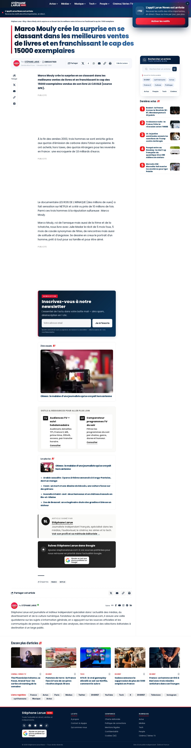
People (155, 91)
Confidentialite (48, 332)
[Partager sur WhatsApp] (94, 63)
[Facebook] (116, 606)
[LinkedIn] (131, 606)
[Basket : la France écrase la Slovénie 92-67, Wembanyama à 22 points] (175, 110)
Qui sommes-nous (79, 727)
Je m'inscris (102, 323)
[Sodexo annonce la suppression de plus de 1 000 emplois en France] (130, 659)
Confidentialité (111, 731)
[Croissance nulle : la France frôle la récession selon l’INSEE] (175, 124)
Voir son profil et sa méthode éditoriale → (76, 533)
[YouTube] (119, 606)
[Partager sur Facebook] (88, 63)
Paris (56, 695)
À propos (75, 719)
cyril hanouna (159, 80)
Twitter (81, 695)
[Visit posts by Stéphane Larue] (16, 63)
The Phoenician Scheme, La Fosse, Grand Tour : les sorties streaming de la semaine (25, 682)
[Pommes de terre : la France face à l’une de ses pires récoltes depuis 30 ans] (61, 659)
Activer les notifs (160, 21)
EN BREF (147, 80)
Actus (171, 80)
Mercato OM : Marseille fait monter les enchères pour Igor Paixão (157, 168)
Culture (158, 85)
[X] (24, 725)
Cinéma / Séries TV (18, 674)
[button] (105, 63)
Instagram (171, 695)
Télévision (156, 695)
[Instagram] (123, 606)
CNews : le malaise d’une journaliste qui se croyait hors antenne (76, 396)
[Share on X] (83, 63)
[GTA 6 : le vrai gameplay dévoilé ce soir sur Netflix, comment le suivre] (95, 659)
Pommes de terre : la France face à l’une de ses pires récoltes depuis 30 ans (61, 680)
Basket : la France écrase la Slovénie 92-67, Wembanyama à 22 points (156, 111)
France (54, 582)
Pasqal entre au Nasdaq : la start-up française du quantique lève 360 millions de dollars (156, 152)
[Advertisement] (77, 115)
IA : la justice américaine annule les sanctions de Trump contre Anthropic (157, 137)
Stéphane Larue (32, 62)
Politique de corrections (115, 723)
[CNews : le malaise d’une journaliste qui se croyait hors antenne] (77, 371)
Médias (68, 695)
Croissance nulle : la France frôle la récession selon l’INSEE (157, 124)
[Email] (99, 63)
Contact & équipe (79, 723)
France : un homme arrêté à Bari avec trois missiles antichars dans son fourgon (164, 680)
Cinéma (173, 91)
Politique (169, 85)
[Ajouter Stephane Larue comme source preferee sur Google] (76, 560)
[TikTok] (46, 725)
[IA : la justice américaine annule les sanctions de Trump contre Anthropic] (175, 136)
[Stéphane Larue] (18, 4)
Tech (164, 91)
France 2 (147, 85)
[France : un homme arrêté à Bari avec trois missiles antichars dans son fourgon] (164, 659)
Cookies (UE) (110, 736)
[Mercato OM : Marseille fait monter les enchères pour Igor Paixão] (175, 167)
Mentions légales (112, 727)
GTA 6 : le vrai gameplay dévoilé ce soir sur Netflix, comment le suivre (94, 680)
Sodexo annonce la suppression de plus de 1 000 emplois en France (130, 680)
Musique (36, 699)
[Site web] (112, 606)
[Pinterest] (127, 606)
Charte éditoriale (112, 719)
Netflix (62, 582)
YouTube (109, 695)
